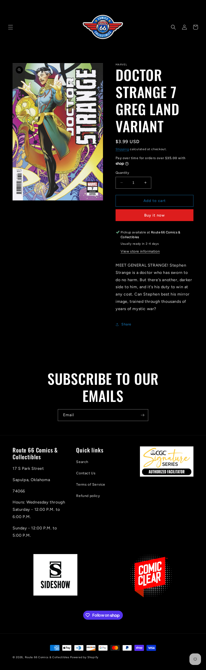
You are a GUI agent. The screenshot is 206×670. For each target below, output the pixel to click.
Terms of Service (90, 484)
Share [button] (126, 324)
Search (82, 462)
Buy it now (154, 215)
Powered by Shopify (84, 657)
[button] (10, 27)
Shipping (122, 149)
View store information (140, 251)
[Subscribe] (142, 415)
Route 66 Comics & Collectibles (47, 657)
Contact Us (85, 473)
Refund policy (88, 496)
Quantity (122, 173)
